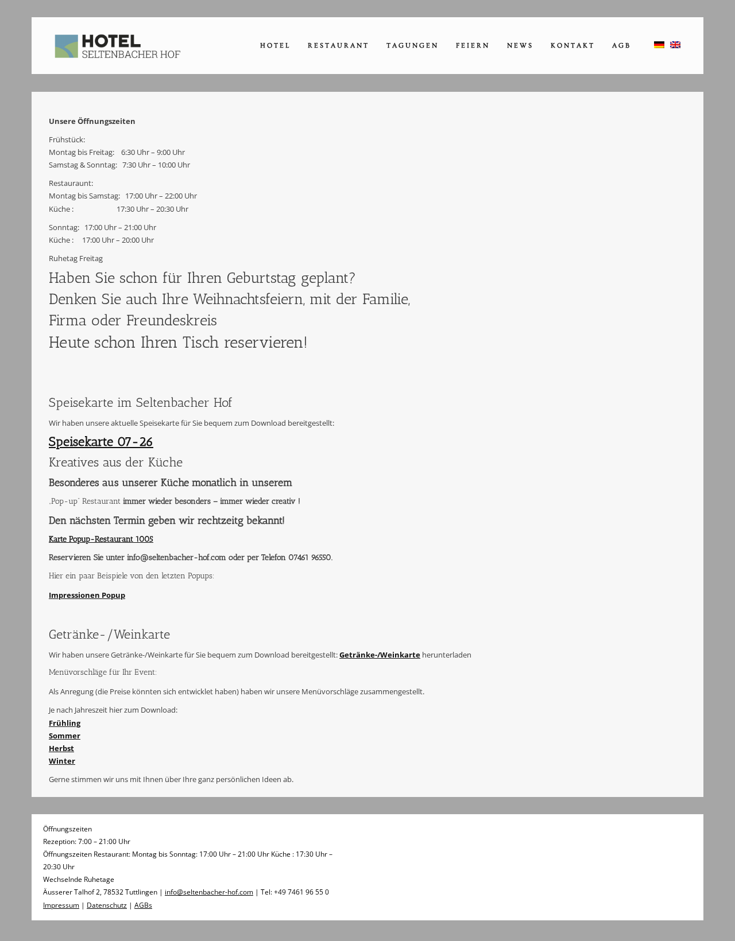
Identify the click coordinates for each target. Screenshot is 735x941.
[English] (675, 44)
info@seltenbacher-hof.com (209, 892)
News (520, 45)
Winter (62, 761)
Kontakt (573, 45)
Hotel (275, 45)
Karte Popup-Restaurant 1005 (101, 539)
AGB (621, 45)
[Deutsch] (659, 44)
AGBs (143, 905)
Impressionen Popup (87, 595)
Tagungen (412, 45)
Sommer (64, 735)
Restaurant (338, 45)
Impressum (61, 905)
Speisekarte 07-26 (101, 441)
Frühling (64, 723)
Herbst (61, 748)
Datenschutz (107, 905)
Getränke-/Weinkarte (379, 655)
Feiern (473, 45)
